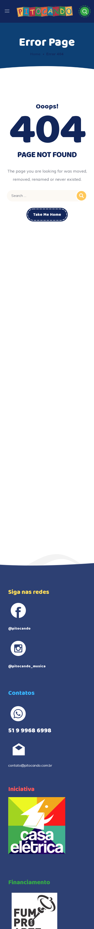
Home (35, 54)
